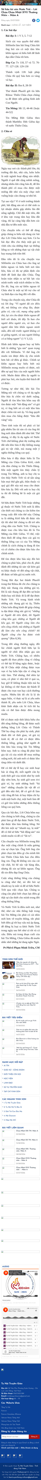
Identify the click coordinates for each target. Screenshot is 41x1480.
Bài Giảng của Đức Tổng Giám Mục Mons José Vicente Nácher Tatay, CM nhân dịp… (27, 974)
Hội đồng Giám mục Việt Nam (12, 1428)
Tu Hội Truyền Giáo (7, 1302)
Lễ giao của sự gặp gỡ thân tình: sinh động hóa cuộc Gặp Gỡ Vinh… (27, 1005)
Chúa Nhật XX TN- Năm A (27, 1140)
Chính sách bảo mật (9, 1448)
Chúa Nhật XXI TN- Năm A (27, 1131)
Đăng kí (34, 1437)
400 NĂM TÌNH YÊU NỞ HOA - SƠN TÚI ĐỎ (24, 1302)
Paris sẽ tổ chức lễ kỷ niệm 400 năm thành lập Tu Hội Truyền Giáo (27, 985)
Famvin (4, 1411)
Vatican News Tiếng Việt (10, 1421)
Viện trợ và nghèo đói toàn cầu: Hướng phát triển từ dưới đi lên (27, 1030)
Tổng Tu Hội (5, 1407)
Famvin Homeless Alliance (11, 1414)
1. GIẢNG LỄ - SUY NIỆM (21, 25)
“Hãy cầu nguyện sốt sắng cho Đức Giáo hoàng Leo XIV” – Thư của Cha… (27, 964)
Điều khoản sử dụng (29, 1448)
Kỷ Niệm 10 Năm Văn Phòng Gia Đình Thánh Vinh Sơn (26, 995)
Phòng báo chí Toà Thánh (10, 1424)
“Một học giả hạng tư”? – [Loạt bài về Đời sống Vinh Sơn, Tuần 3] (27, 1049)
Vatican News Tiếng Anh (10, 1418)
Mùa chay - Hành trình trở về (20, 1356)
